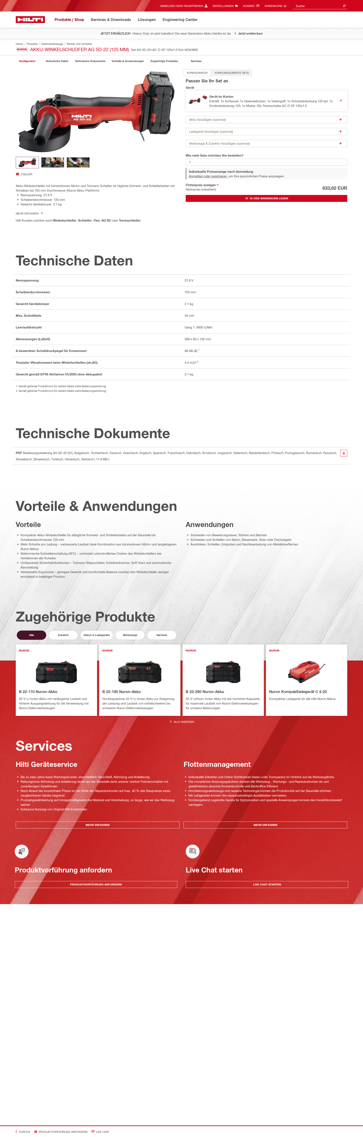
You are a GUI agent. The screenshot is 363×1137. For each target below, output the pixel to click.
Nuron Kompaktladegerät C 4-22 (298, 691)
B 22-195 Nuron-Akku (121, 691)
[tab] (27, 61)
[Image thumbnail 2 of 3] (52, 162)
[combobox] (320, 5)
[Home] (30, 19)
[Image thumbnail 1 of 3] (27, 162)
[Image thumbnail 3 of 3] (78, 162)
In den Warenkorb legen (269, 198)
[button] (266, 101)
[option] (197, 72)
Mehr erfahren (27, 213)
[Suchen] (344, 5)
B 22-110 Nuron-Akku (38, 691)
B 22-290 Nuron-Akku (205, 691)
